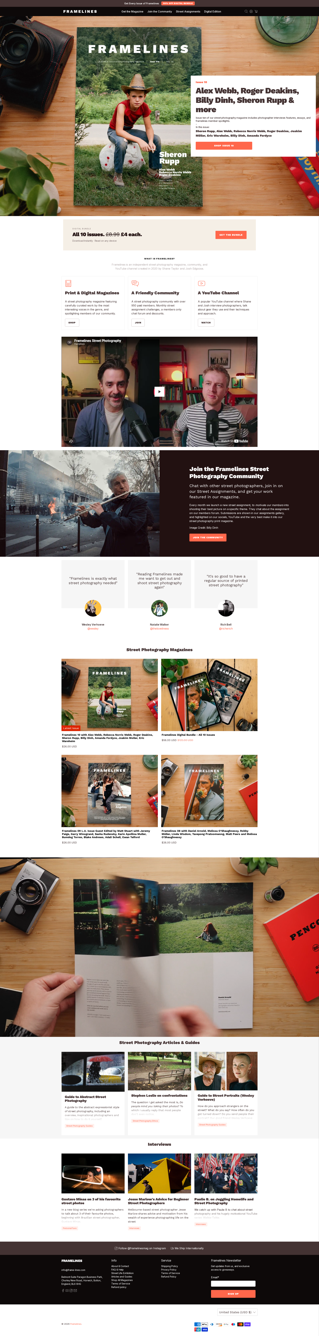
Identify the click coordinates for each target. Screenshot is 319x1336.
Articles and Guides (121, 1276)
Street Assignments (188, 11)
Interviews (159, 1144)
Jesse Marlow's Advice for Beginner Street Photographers (158, 1201)
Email (215, 1277)
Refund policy (118, 1287)
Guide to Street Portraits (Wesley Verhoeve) (226, 1097)
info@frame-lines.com (73, 1270)
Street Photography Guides (79, 1126)
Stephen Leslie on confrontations (159, 1096)
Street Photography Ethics (145, 1121)
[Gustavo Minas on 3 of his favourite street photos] (93, 1173)
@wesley (93, 628)
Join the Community (159, 11)
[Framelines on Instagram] (71, 1291)
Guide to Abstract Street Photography (85, 1099)
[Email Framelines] (75, 1291)
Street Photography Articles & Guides (159, 1042)
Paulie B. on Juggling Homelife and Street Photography (224, 1201)
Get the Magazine (132, 11)
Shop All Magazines (122, 1280)
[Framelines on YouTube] (67, 1291)
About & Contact (120, 1266)
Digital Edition (212, 11)
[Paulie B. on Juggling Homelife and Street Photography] (226, 1173)
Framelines (75, 1324)
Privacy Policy (168, 1269)
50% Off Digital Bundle (178, 3)
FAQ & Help (117, 1269)
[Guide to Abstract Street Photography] (93, 1072)
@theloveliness (159, 628)
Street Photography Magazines (159, 649)
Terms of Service (120, 1283)
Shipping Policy (169, 1266)
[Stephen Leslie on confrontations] (159, 1071)
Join (138, 322)
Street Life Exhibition (122, 1273)
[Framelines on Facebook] (63, 1291)
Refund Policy (168, 1276)
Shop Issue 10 (224, 145)
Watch (206, 322)
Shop (72, 322)
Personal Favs (70, 1228)
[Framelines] (80, 11)
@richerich (226, 628)
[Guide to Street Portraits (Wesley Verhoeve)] (226, 1071)
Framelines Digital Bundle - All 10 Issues (188, 734)
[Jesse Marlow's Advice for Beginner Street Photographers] (159, 1173)
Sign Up (233, 1293)
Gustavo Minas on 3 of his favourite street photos (91, 1201)
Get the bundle (231, 234)
